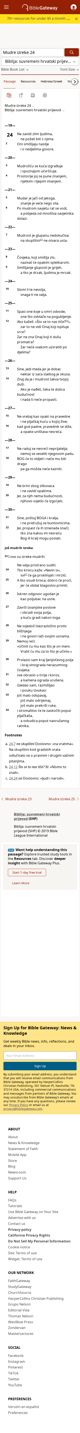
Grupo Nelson (19, 1304)
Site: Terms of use (22, 1253)
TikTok (13, 1373)
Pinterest (15, 1367)
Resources (28, 81)
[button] (74, 7)
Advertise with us (22, 1217)
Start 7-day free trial (27, 872)
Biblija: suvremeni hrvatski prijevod (37, 816)
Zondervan (17, 1327)
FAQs (12, 1200)
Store (12, 1160)
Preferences (18, 1412)
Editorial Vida (18, 1310)
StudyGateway (19, 1286)
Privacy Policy (18, 1105)
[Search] (71, 52)
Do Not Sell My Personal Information (39, 1241)
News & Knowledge (23, 1143)
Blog (11, 1166)
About (13, 1137)
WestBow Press (20, 1322)
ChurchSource (19, 1292)
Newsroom (17, 1172)
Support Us (17, 1178)
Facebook (16, 1355)
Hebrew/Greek (51, 81)
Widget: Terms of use (25, 1259)
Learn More (20, 883)
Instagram (16, 1361)
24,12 (13, 767)
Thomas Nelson (20, 1316)
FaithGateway (19, 1280)
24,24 (13, 778)
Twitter (14, 1379)
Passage (10, 81)
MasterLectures (20, 1333)
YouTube (15, 1385)
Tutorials (15, 1206)
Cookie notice (19, 1247)
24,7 (12, 743)
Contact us (16, 1223)
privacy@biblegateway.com (22, 1109)
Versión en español (23, 1406)
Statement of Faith (23, 1148)
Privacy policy (19, 1229)
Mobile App (17, 1154)
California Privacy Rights (29, 1235)
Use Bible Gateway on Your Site (33, 1211)
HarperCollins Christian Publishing (36, 1298)
